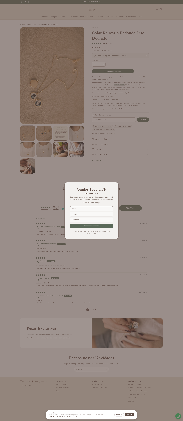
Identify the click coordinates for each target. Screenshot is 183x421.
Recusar (119, 414)
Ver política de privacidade (68, 416)
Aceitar (129, 414)
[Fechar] (115, 185)
